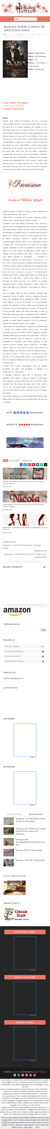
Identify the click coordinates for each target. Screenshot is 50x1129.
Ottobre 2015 (40, 34)
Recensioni (8, 37)
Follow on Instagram (14, 651)
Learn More (28, 1127)
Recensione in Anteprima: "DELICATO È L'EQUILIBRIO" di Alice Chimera (25, 528)
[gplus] (22, 1075)
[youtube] (30, 1075)
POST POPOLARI (14, 814)
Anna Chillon (30, 34)
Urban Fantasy (29, 37)
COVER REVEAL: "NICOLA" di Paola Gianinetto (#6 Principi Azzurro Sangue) (23, 505)
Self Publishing (18, 37)
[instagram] (26, 1075)
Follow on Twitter (13, 656)
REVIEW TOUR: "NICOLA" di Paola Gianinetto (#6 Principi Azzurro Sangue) (23, 482)
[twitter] (14, 1075)
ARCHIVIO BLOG (36, 814)
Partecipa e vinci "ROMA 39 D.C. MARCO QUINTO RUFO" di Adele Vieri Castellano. (31, 831)
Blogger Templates (40, 1072)
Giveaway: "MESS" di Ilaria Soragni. (29, 850)
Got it (37, 1127)
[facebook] (18, 1075)
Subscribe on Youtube (14, 661)
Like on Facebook (12, 646)
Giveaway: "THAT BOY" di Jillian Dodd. (30, 860)
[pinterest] (34, 1075)
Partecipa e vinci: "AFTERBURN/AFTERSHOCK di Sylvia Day (30, 842)
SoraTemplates (16, 1072)
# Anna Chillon (14, 461)
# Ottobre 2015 (27, 461)
